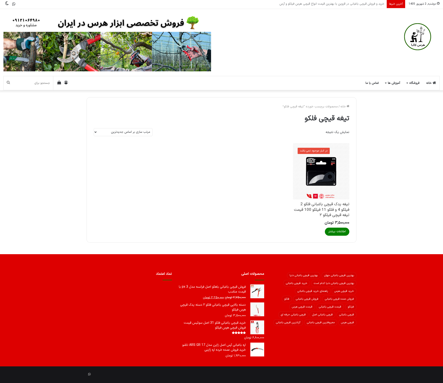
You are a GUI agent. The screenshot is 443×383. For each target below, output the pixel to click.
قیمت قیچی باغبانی (330, 307)
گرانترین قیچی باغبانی (288, 322)
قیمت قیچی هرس (302, 307)
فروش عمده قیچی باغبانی (339, 299)
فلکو (286, 299)
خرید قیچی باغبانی (296, 283)
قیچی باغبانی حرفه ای (293, 315)
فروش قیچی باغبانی (307, 299)
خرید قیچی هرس (344, 291)
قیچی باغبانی (346, 315)
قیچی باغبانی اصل (322, 315)
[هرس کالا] (418, 36)
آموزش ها (394, 83)
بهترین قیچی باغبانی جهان (339, 275)
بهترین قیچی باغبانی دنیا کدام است (334, 283)
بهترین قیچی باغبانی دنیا (304, 275)
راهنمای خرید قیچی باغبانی (312, 291)
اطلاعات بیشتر (337, 231)
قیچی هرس (347, 322)
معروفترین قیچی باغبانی (321, 322)
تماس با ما (372, 83)
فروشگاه (414, 83)
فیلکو (351, 307)
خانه (429, 83)
